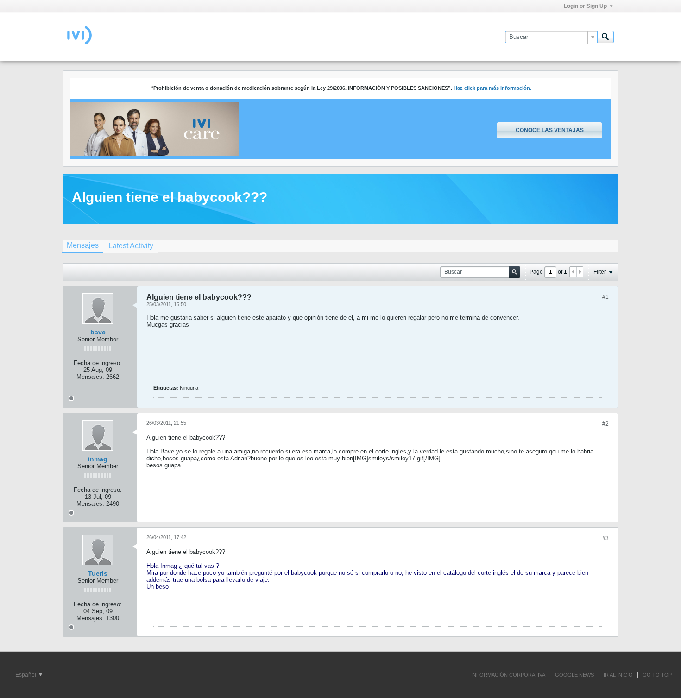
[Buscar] (605, 37)
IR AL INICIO (618, 675)
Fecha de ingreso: (98, 362)
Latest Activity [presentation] (130, 246)
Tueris (97, 573)
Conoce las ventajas (550, 130)
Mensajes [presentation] (83, 245)
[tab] (82, 246)
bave (98, 332)
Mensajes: (90, 376)
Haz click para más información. (492, 88)
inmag (97, 459)
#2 (605, 424)
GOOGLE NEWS (574, 675)
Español (26, 675)
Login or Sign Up (585, 6)
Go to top (657, 675)
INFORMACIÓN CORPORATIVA (508, 675)
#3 (605, 538)
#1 (605, 297)
